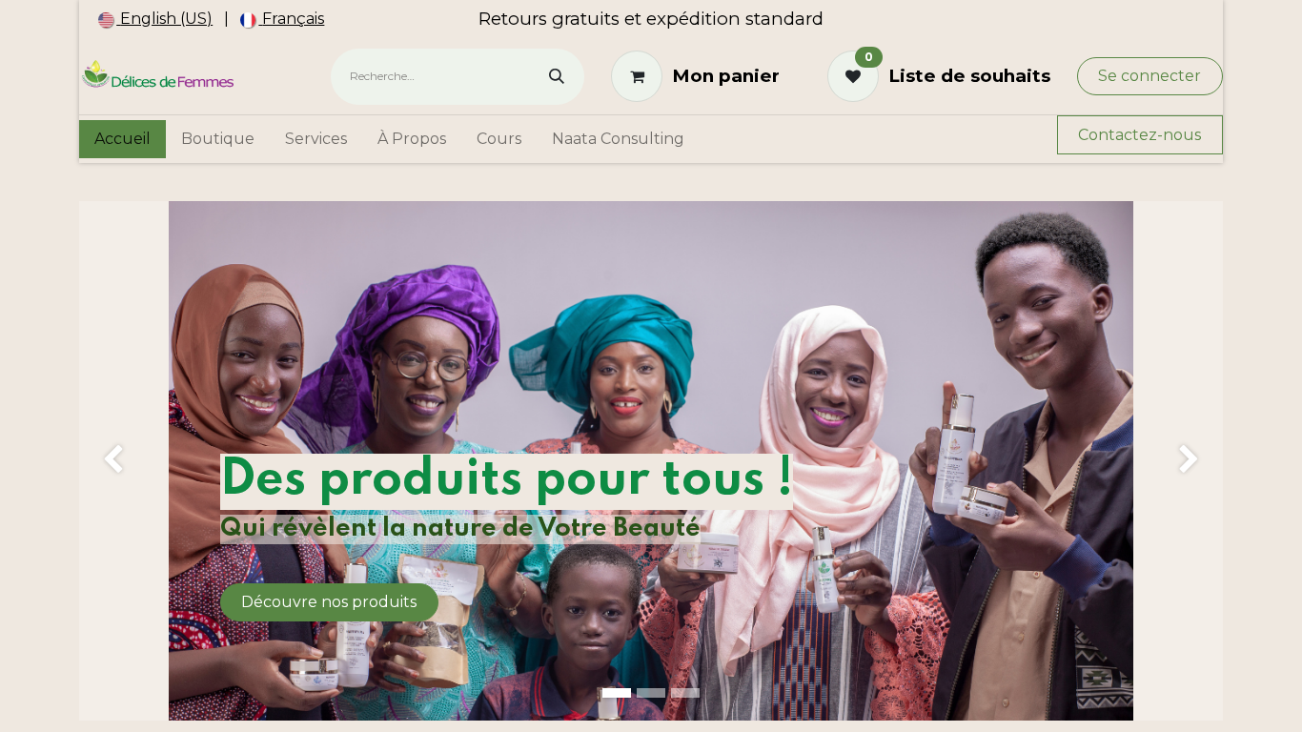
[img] (125, 460)
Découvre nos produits (329, 602)
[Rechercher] (556, 77)
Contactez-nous (1139, 135)
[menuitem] (155, 19)
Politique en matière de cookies (693, 702)
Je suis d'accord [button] (1124, 702)
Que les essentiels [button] (1008, 702)
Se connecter (1149, 76)
